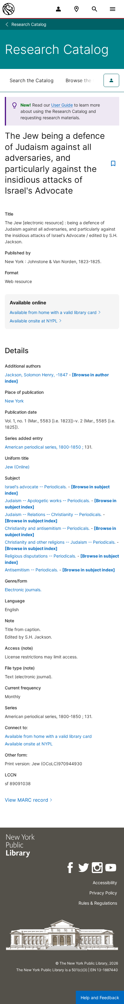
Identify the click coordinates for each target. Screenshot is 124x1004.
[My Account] (58, 9)
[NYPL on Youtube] (111, 868)
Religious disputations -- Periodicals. (40, 555)
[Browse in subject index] (31, 520)
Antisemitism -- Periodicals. (31, 569)
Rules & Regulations (98, 903)
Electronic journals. (23, 589)
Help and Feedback (100, 997)
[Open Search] (94, 9)
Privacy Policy (103, 892)
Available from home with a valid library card (48, 736)
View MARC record (26, 800)
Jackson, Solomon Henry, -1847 (36, 374)
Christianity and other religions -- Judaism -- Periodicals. (60, 542)
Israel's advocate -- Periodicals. (36, 486)
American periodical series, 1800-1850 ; (44, 446)
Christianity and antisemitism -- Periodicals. (47, 528)
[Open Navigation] (113, 9)
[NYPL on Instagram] (98, 868)
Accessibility (105, 882)
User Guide (62, 104)
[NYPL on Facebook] (70, 868)
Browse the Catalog (88, 80)
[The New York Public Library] (8, 9)
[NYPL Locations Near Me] (76, 9)
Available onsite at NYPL (29, 743)
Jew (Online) (17, 466)
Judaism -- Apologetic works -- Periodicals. (47, 500)
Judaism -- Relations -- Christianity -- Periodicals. (53, 514)
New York (14, 400)
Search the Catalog (32, 80)
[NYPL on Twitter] (84, 868)
